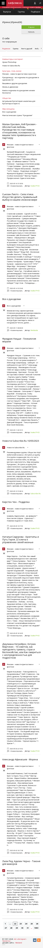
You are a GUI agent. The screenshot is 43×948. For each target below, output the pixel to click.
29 (17, 928)
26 (37, 924)
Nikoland (18, 943)
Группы (21, 11)
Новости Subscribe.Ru (16, 447)
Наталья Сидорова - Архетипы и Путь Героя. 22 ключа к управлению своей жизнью (20, 539)
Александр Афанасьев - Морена (20, 759)
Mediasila (34, 330)
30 (22, 928)
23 (21, 924)
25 (32, 924)
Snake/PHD (35, 186)
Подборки (35, 11)
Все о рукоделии (11, 299)
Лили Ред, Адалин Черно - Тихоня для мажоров (21, 862)
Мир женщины (8, 109)
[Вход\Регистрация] (35, 3)
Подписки (6, 49)
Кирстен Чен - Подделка (15, 501)
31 (28, 928)
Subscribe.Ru (36, 493)
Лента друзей (26, 49)
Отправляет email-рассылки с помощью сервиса (21, 7)
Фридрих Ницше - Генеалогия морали (19, 340)
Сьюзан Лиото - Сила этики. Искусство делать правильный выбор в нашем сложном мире (19, 197)
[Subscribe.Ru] (15, 3)
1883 (36, 928)
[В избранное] (4, 149)
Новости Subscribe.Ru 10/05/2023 (20, 440)
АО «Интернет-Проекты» (14, 940)
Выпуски (7, 11)
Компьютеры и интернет (12, 59)
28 (11, 928)
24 (26, 924)
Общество (6, 98)
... (10, 924)
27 (6, 928)
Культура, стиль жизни (11, 71)
